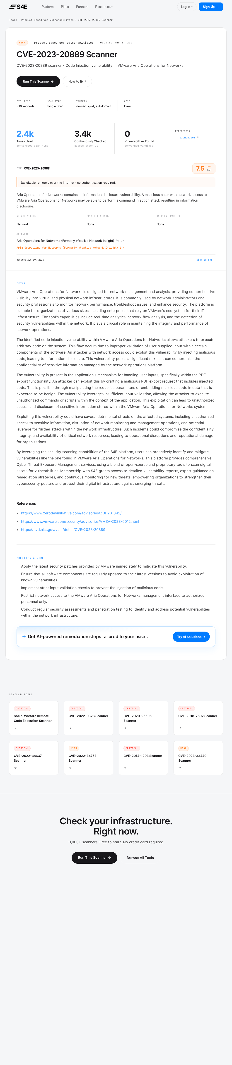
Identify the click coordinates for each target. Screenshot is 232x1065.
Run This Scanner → (38, 81)
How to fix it (77, 81)
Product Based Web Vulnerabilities (47, 19)
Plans (65, 6)
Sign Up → (211, 6)
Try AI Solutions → (191, 637)
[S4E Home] (18, 7)
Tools (13, 19)
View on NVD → (206, 259)
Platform (48, 6)
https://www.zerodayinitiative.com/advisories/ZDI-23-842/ (71, 513)
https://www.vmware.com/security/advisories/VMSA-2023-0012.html (80, 521)
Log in (187, 6)
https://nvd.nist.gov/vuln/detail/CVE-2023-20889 (63, 529)
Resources (104, 6)
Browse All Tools (140, 858)
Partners (82, 6)
